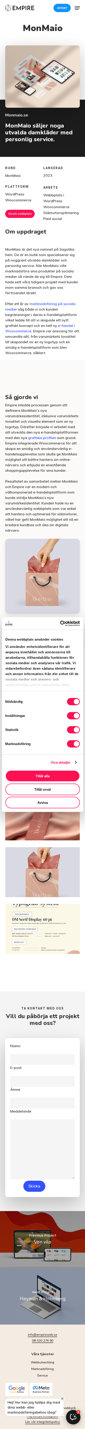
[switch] (73, 715)
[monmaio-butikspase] (42, 872)
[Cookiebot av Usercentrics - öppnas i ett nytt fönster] (60, 623)
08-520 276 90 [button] (42, 1340)
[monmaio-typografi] (42, 929)
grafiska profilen (42, 437)
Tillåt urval (42, 789)
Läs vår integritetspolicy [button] (42, 1422)
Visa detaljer (60, 762)
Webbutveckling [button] (42, 1362)
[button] (77, 8)
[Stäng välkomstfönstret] (62, 1398)
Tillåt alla (43, 776)
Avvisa (42, 803)
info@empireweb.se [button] (42, 1335)
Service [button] (42, 1375)
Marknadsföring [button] (42, 1369)
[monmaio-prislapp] (42, 815)
